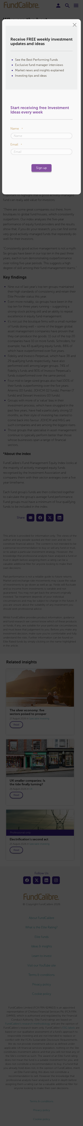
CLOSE (74, 25)
